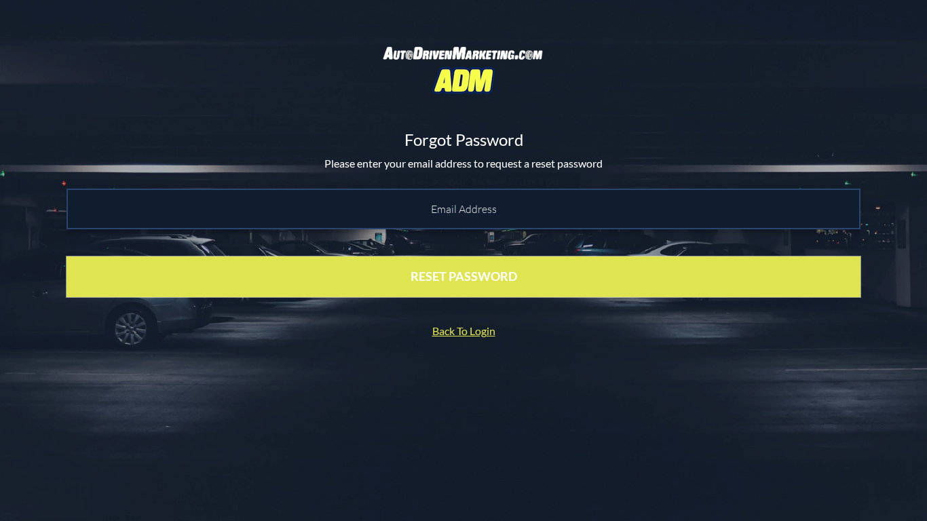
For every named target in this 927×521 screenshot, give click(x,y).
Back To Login (463, 330)
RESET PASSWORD (464, 276)
